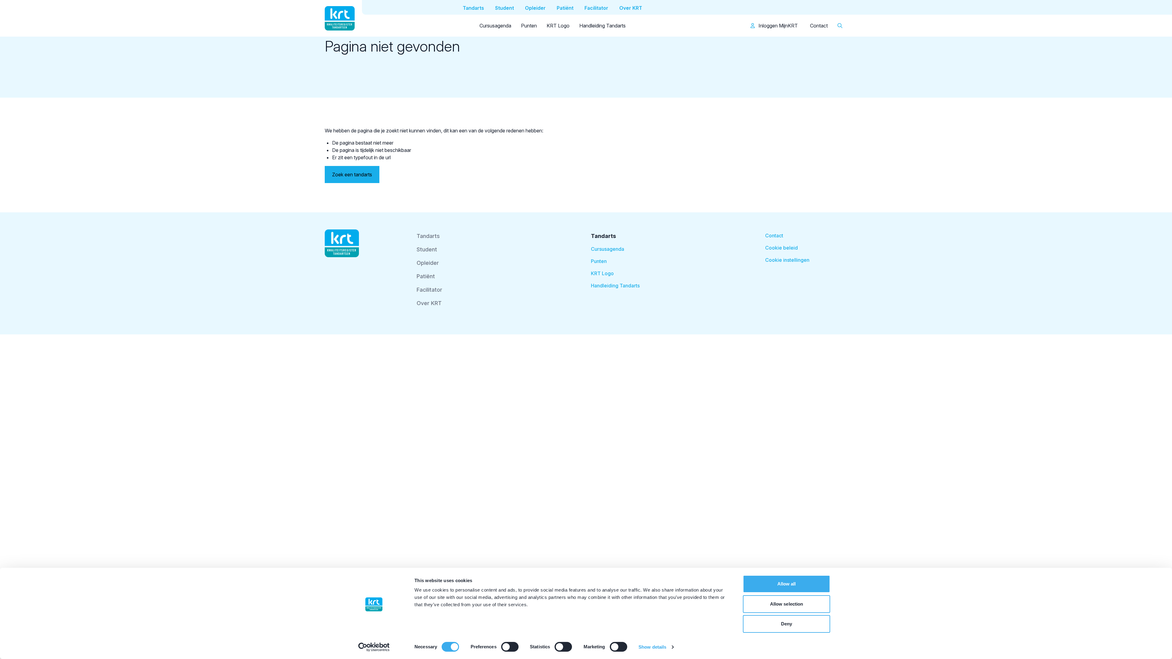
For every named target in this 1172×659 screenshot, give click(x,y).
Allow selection (786, 604)
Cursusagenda (495, 26)
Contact (819, 26)
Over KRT (429, 303)
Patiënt (426, 276)
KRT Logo (558, 26)
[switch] (510, 647)
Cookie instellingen (787, 260)
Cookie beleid (781, 248)
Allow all (786, 583)
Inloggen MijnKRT (777, 26)
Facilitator (429, 289)
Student (427, 249)
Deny (786, 623)
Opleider (428, 263)
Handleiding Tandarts (602, 26)
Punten (529, 26)
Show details (652, 647)
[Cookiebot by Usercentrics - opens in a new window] (374, 647)
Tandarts (428, 236)
